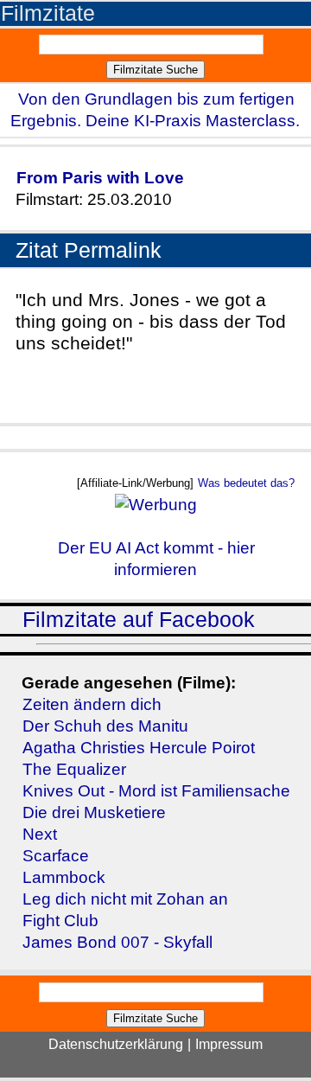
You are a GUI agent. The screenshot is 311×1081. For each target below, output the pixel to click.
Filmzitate (48, 13)
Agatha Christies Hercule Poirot (138, 748)
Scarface (55, 856)
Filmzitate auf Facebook (138, 619)
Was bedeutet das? (246, 483)
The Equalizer (74, 769)
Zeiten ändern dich (92, 704)
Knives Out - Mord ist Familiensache (156, 791)
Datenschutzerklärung (115, 1044)
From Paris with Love (100, 178)
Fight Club (60, 920)
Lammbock (63, 877)
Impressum (229, 1044)
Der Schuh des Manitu (105, 726)
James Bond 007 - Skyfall (117, 942)
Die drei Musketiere (94, 812)
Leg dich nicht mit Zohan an (125, 899)
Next (39, 834)
